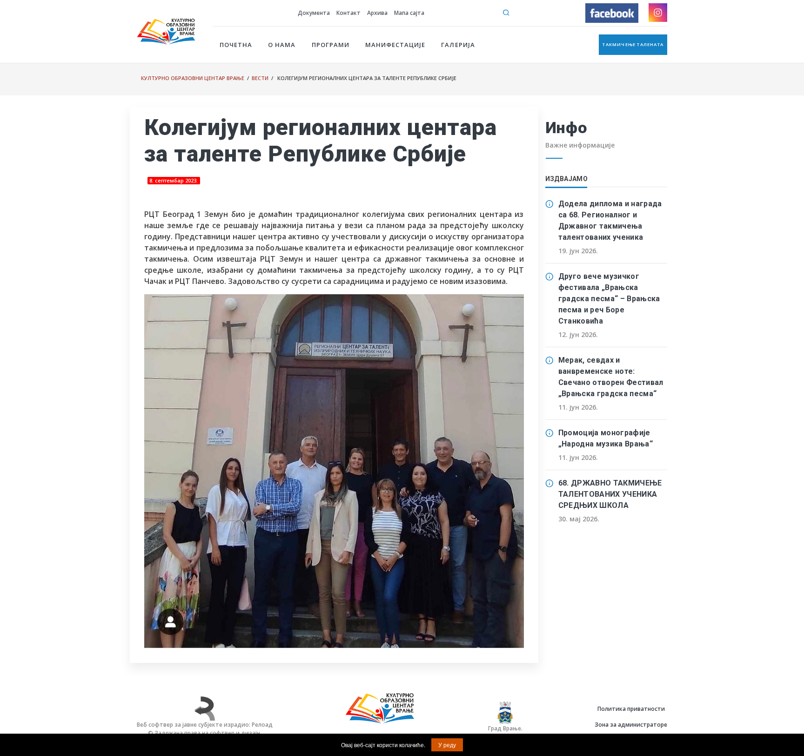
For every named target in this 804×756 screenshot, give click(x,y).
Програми (330, 44)
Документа (314, 13)
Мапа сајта (409, 13)
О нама (281, 44)
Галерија (458, 44)
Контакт (348, 13)
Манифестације (395, 44)
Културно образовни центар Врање (192, 77)
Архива (377, 13)
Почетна (236, 44)
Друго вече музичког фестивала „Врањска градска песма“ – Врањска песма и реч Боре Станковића (609, 298)
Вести (260, 77)
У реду (447, 745)
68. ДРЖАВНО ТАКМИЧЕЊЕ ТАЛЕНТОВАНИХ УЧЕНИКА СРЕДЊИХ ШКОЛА (610, 494)
